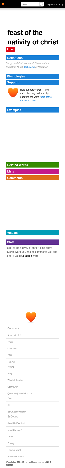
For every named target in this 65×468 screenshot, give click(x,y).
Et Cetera (13, 416)
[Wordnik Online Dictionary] (3, 3)
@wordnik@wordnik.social (20, 393)
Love (10, 49)
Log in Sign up (55, 4)
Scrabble (26, 256)
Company (13, 328)
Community (13, 386)
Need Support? (15, 429)
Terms (10, 436)
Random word (14, 449)
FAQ (10, 355)
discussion (29, 66)
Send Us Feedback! (17, 423)
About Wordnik (15, 335)
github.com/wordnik (17, 411)
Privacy (11, 443)
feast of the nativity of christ (36, 98)
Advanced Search (16, 456)
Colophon (12, 348)
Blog (10, 373)
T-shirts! (11, 361)
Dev (10, 398)
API (9, 405)
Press (10, 341)
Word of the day (15, 380)
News (11, 366)
